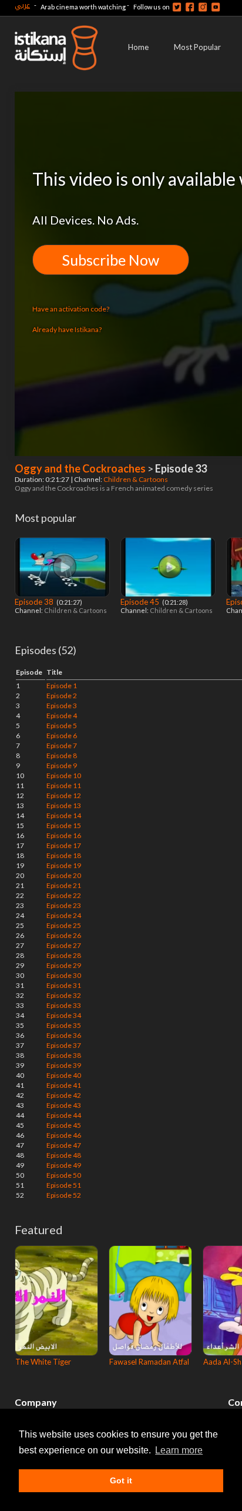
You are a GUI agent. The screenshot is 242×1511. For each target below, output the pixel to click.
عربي (22, 5)
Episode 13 (63, 805)
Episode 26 (63, 935)
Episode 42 (63, 1095)
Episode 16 (63, 835)
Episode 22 (63, 895)
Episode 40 (63, 1075)
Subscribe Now (110, 260)
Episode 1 (61, 685)
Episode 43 (63, 1105)
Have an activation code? (70, 308)
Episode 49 (63, 1165)
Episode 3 (61, 705)
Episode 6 (61, 735)
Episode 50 (63, 1175)
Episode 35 (63, 1025)
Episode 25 (63, 925)
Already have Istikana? (67, 329)
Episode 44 (63, 1115)
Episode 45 (140, 602)
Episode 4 (61, 715)
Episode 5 (61, 725)
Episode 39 (63, 1065)
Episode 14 (63, 815)
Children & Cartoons (136, 479)
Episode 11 (63, 785)
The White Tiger (43, 1361)
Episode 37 (63, 1045)
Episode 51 (63, 1185)
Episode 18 (63, 855)
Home (138, 47)
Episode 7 (61, 745)
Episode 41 (63, 1085)
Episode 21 (63, 885)
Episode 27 (63, 945)
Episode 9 (61, 765)
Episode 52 (63, 1195)
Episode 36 (63, 1035)
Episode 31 (63, 985)
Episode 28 (63, 955)
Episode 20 (63, 875)
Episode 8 (61, 755)
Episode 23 (63, 905)
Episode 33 (63, 1005)
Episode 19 (63, 865)
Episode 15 (63, 825)
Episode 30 (63, 975)
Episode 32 (63, 995)
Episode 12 (63, 795)
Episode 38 (35, 602)
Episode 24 (63, 915)
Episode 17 (63, 845)
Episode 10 (63, 775)
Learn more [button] (179, 1450)
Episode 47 (63, 1145)
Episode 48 (63, 1155)
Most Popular (197, 47)
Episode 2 (61, 695)
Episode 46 (63, 1135)
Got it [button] (121, 1480)
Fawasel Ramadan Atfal (149, 1361)
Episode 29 (63, 965)
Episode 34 (63, 1015)
